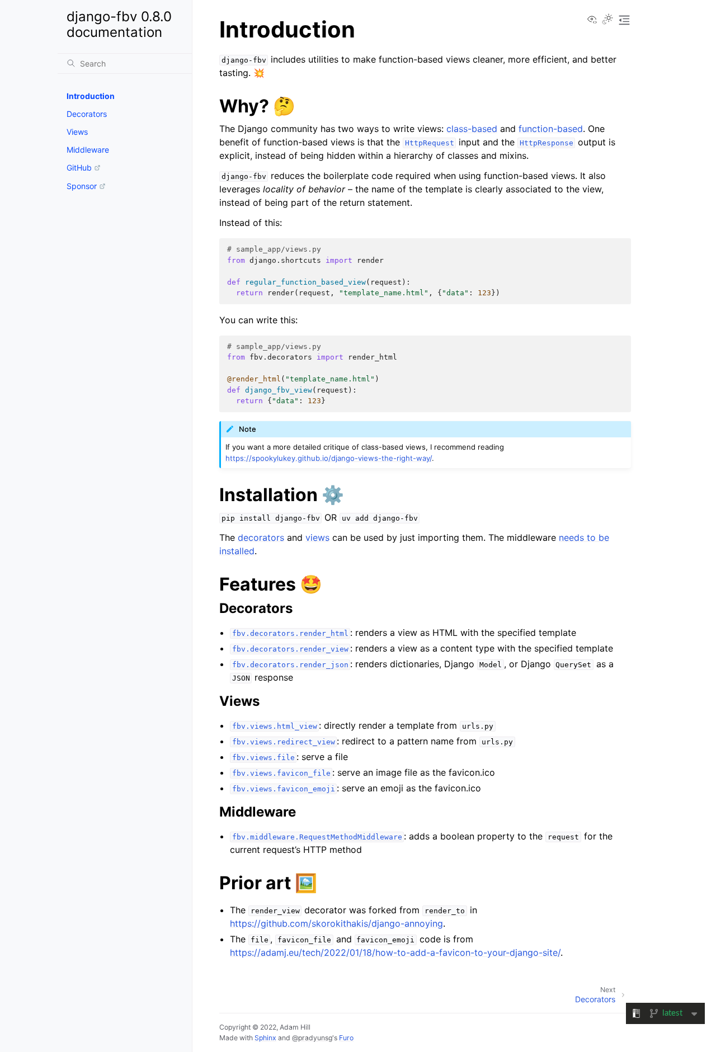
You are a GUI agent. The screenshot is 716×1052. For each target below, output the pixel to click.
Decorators (87, 114)
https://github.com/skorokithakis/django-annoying (336, 923)
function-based (551, 128)
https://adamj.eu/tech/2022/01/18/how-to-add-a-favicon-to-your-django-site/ (395, 952)
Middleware (88, 149)
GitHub (79, 167)
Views (77, 131)
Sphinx (265, 1038)
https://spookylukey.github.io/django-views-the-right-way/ (328, 458)
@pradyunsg (312, 1038)
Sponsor (82, 186)
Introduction (91, 96)
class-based (471, 128)
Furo (346, 1038)
